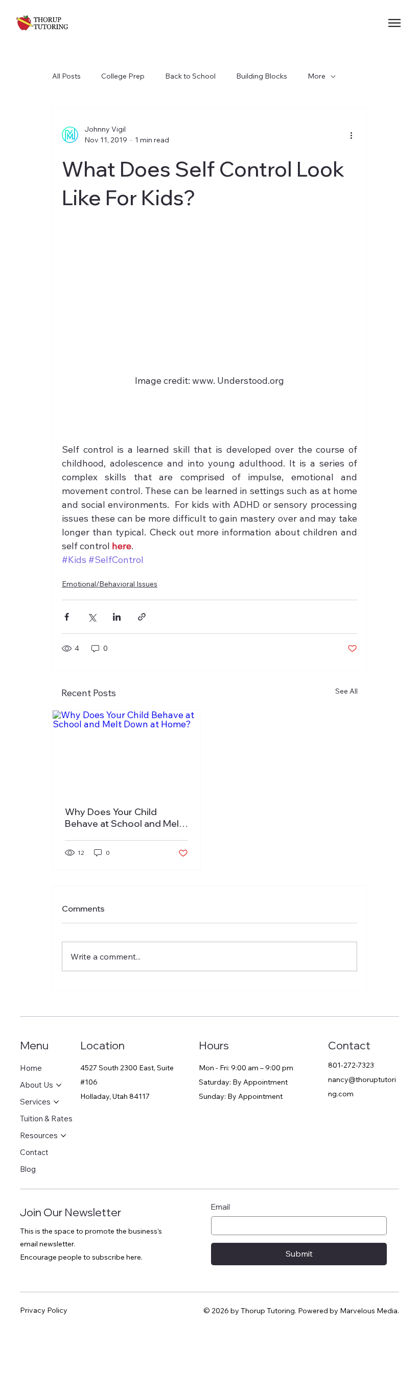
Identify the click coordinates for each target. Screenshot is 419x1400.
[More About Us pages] (58, 1085)
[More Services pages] (56, 1101)
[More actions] (351, 135)
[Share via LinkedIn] (117, 617)
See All (346, 691)
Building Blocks (261, 76)
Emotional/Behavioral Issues (109, 583)
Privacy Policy (43, 1310)
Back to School (190, 76)
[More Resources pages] (63, 1135)
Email (220, 1207)
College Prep (123, 76)
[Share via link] (142, 617)
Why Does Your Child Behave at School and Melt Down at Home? (123, 817)
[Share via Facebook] (67, 617)
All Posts (66, 76)
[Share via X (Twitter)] (92, 617)
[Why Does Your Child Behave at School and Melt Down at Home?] (126, 752)
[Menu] (395, 23)
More (316, 76)
